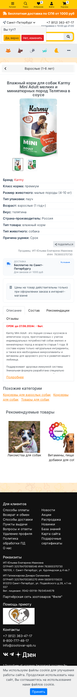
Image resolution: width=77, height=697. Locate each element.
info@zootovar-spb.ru (19, 645)
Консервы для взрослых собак (27, 395)
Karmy (19, 180)
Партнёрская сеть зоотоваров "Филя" (32, 597)
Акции (46, 515)
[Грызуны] (32, 50)
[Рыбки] (44, 50)
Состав (34, 310)
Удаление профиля (17, 534)
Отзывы (12, 318)
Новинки (48, 524)
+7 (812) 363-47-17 (60, 22)
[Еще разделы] (69, 50)
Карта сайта (50, 534)
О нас (7, 548)
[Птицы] (56, 50)
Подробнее (15, 377)
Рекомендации (57, 310)
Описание (14, 310)
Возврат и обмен (16, 515)
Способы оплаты (16, 510)
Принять (38, 692)
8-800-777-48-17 (16, 641)
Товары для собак (35, 399)
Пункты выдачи (15, 524)
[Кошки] (8, 50)
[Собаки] (20, 50)
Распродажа (51, 519)
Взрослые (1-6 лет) (39, 68)
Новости (48, 510)
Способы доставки (18, 519)
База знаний (51, 529)
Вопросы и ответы (17, 529)
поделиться (65, 244)
